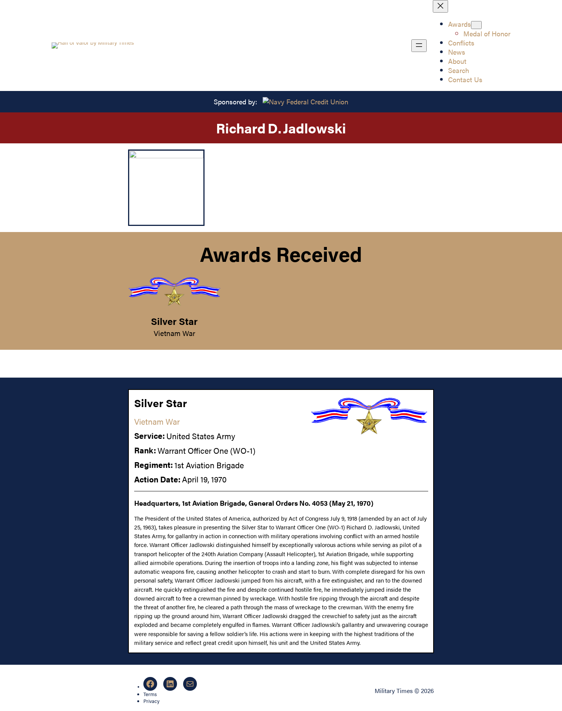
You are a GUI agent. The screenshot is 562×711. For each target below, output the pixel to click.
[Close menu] (440, 6)
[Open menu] (419, 45)
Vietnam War (174, 333)
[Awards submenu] (476, 25)
